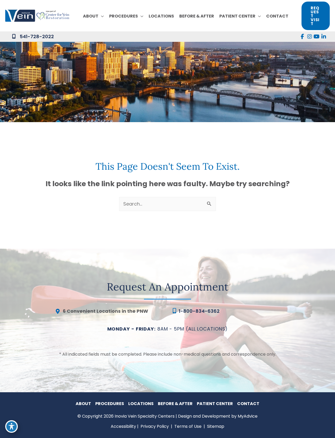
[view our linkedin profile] (323, 36)
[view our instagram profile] (309, 36)
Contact (248, 404)
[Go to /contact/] (108, 312)
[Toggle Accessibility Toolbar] (11, 426)
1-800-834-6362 (199, 311)
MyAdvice (248, 416)
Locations (141, 404)
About (83, 404)
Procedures (109, 404)
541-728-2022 (37, 36)
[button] (101, 16)
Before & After (175, 404)
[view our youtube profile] (316, 36)
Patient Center (215, 404)
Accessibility (123, 426)
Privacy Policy (154, 426)
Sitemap (215, 426)
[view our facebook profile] (302, 36)
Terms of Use (188, 426)
